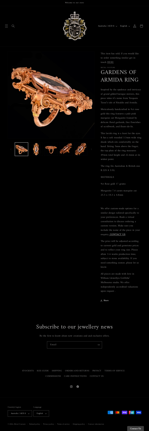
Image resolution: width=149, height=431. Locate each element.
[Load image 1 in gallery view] (21, 149)
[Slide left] (11, 149)
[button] (6, 26)
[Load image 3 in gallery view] (51, 149)
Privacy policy (48, 424)
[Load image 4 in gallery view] (65, 149)
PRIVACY (96, 371)
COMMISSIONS (53, 376)
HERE (110, 62)
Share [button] (106, 300)
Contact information (96, 424)
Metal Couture (20, 424)
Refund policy (34, 424)
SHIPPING (57, 371)
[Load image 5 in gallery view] (80, 149)
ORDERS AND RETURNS (77, 371)
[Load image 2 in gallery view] (36, 149)
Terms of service (63, 424)
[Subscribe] (98, 344)
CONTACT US (97, 376)
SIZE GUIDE (43, 371)
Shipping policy (79, 424)
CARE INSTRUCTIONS (75, 376)
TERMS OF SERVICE (114, 371)
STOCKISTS (28, 371)
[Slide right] (91, 149)
